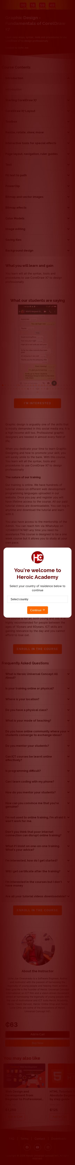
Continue (36, 610)
